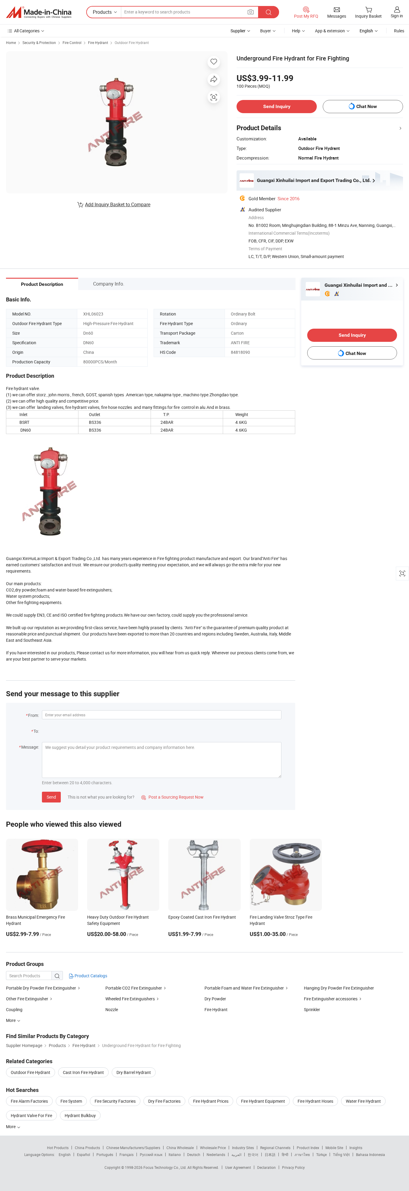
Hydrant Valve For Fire (31, 1115)
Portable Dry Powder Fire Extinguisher (41, 988)
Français (126, 1154)
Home (11, 42)
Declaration (266, 1167)
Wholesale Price (213, 1147)
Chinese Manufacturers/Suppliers (133, 1147)
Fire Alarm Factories (29, 1101)
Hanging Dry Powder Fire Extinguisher (339, 988)
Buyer (265, 31)
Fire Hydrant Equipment (263, 1101)
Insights (355, 1147)
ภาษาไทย (302, 1154)
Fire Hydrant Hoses (315, 1101)
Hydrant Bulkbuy (80, 1115)
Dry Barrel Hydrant (133, 1072)
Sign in (397, 16)
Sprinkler (312, 1009)
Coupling (14, 1009)
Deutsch (193, 1154)
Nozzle (111, 1009)
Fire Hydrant (98, 42)
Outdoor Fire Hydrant (132, 42)
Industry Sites (243, 1147)
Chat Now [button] (366, 106)
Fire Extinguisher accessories (331, 999)
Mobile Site (334, 1147)
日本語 (270, 1154)
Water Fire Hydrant (363, 1101)
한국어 (253, 1154)
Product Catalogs (90, 975)
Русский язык (151, 1154)
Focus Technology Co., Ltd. (165, 1167)
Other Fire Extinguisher (27, 999)
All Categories (27, 31)
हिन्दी (285, 1154)
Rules (399, 31)
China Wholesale (180, 1147)
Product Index (308, 1147)
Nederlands (216, 1154)
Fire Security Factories (115, 1101)
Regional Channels (275, 1147)
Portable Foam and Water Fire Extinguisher (244, 988)
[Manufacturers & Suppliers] (38, 12)
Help (296, 31)
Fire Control (72, 42)
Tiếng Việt (341, 1154)
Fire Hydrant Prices (210, 1101)
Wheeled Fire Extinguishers (130, 999)
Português (104, 1154)
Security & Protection (39, 42)
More (11, 1126)
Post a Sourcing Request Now (172, 797)
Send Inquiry (276, 106)
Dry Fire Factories (164, 1101)
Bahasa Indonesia (370, 1154)
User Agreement (238, 1167)
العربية (236, 1154)
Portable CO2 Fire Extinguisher (133, 988)
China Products (87, 1147)
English (65, 1154)
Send (51, 797)
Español (83, 1154)
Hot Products (58, 1147)
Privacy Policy (293, 1167)
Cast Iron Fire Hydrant (83, 1072)
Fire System (71, 1101)
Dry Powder (215, 999)
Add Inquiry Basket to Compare (117, 204)
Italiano (175, 1154)
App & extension (330, 31)
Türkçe (321, 1154)
